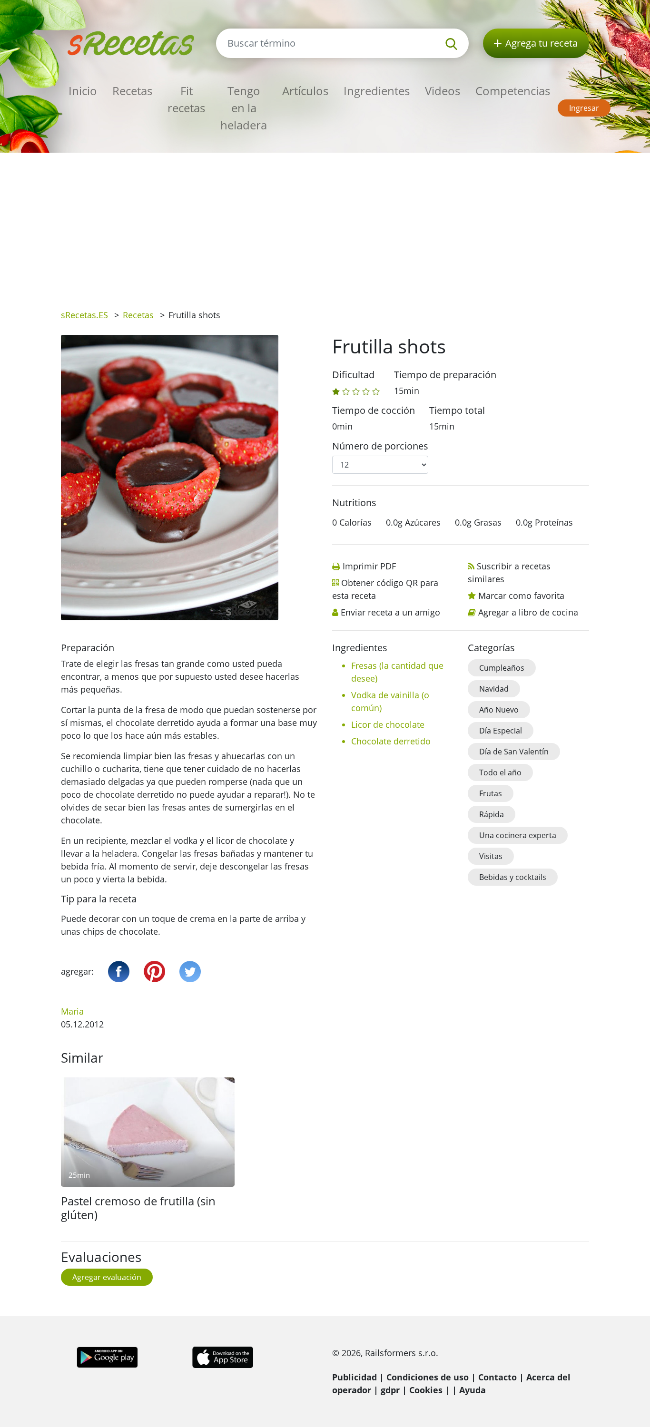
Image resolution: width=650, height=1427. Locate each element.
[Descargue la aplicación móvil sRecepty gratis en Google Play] (107, 1356)
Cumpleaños (501, 668)
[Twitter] (190, 971)
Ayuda (472, 1390)
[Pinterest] (154, 971)
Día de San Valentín (514, 751)
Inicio (83, 90)
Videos (442, 90)
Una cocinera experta (517, 835)
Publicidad (354, 1377)
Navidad (494, 689)
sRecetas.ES (84, 315)
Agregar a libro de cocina (528, 612)
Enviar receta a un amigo (390, 612)
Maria (72, 1011)
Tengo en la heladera (243, 108)
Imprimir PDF (369, 566)
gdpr (390, 1390)
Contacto (497, 1377)
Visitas (490, 856)
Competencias (512, 90)
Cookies (426, 1390)
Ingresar (584, 108)
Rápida (491, 814)
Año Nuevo (499, 709)
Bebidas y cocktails (512, 877)
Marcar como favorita (521, 595)
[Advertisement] (325, 224)
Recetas (132, 90)
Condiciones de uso (427, 1377)
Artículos (305, 90)
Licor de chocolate (387, 724)
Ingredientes (377, 90)
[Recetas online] (131, 42)
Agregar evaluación (106, 1277)
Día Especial (500, 730)
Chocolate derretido (391, 741)
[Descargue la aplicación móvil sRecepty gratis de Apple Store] (222, 1356)
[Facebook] (118, 971)
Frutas (490, 793)
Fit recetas (186, 99)
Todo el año (500, 772)
